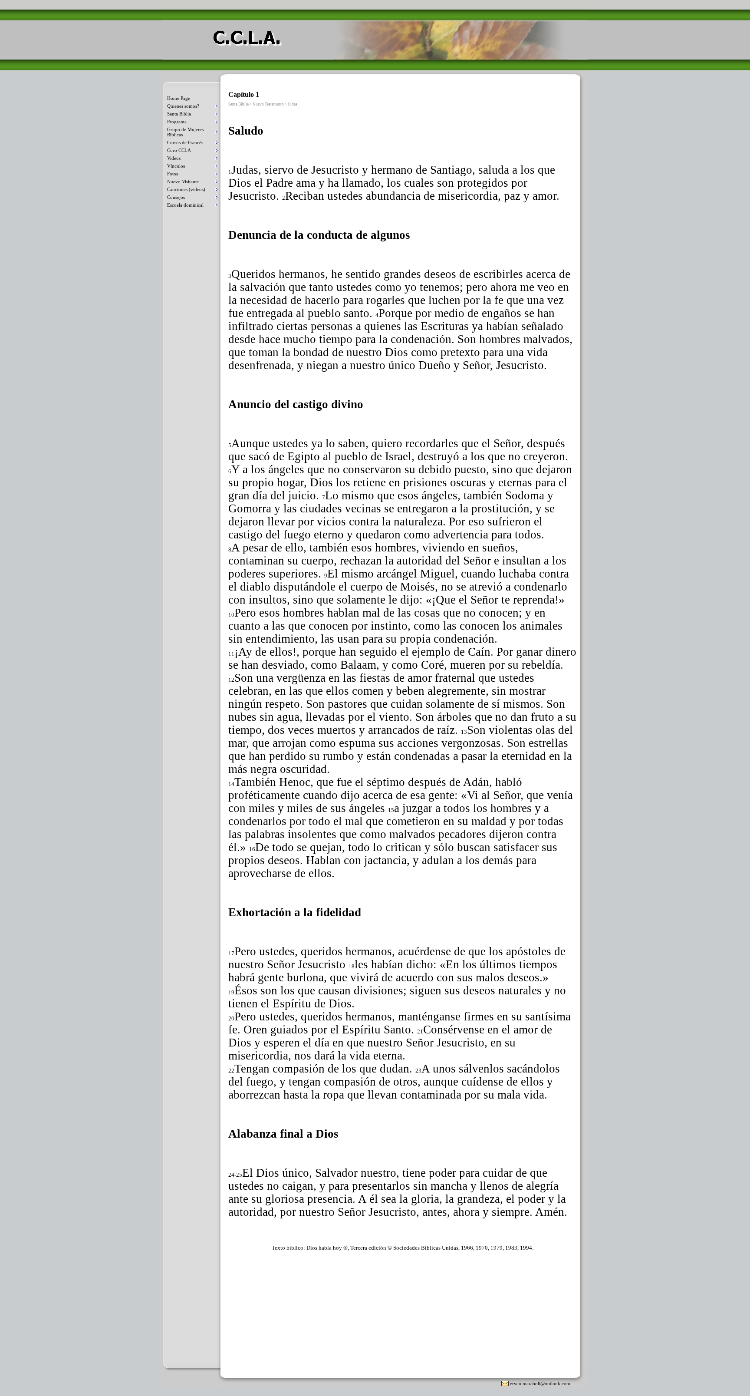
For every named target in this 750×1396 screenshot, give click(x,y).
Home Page (178, 98)
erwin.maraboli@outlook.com (540, 1383)
